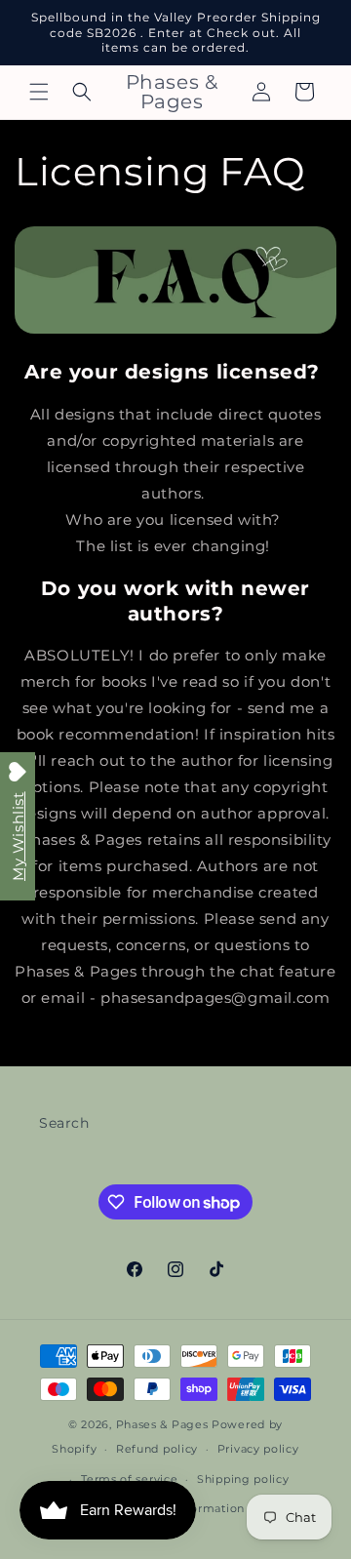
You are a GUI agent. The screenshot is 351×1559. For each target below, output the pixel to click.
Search (64, 1123)
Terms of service (129, 1479)
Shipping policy (243, 1479)
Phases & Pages (162, 1424)
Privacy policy (258, 1449)
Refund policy (157, 1449)
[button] (39, 91)
